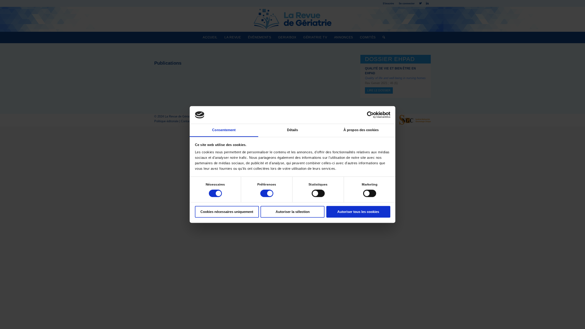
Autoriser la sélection (293, 212)
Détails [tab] (292, 130)
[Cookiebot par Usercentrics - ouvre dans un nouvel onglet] (370, 114)
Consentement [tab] (224, 130)
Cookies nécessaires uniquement (226, 212)
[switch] (266, 193)
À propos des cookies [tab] (361, 130)
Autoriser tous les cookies (358, 212)
